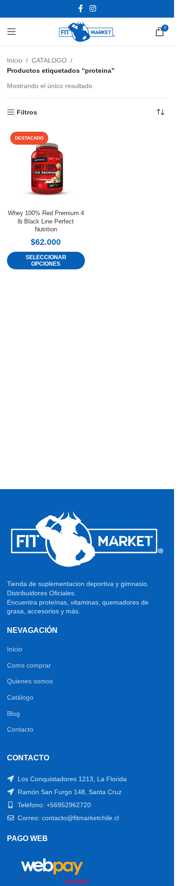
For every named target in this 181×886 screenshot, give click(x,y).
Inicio (14, 60)
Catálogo (20, 697)
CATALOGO (49, 60)
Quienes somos (30, 681)
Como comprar (29, 665)
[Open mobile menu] (11, 31)
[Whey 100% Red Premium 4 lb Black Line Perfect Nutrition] (46, 167)
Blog (13, 713)
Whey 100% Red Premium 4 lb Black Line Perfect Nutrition (46, 221)
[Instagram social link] (92, 8)
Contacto (20, 729)
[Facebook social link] (80, 8)
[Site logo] (87, 31)
